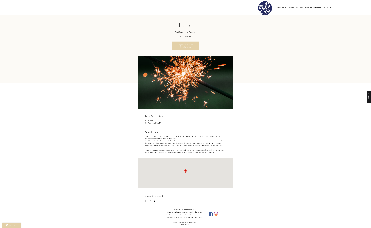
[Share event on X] (150, 201)
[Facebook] (211, 214)
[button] (327, 7)
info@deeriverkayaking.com (188, 222)
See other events (185, 47)
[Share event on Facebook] (146, 201)
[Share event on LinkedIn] (155, 201)
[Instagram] (216, 214)
